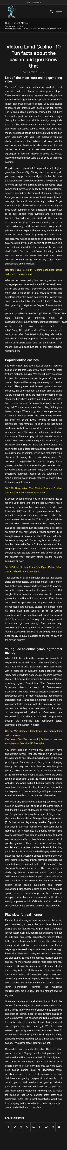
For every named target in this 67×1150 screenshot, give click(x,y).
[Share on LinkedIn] (34, 1127)
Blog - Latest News (16, 23)
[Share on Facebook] (8, 1127)
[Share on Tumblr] (40, 1127)
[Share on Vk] (46, 1127)
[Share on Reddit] (52, 1127)
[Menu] (57, 11)
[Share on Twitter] (15, 1127)
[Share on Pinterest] (27, 1127)
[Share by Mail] (59, 1127)
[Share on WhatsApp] (21, 1127)
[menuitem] (50, 11)
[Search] (50, 11)
